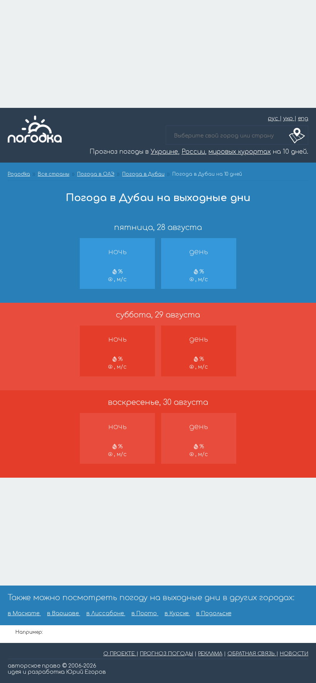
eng (303, 118)
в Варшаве (63, 613)
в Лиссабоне (105, 613)
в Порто (144, 613)
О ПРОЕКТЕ (119, 653)
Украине (164, 151)
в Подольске (213, 613)
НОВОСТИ (294, 653)
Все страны (53, 174)
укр (288, 118)
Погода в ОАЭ (95, 174)
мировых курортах (239, 151)
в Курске (177, 613)
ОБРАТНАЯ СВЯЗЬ (251, 653)
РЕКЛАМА (210, 653)
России (193, 151)
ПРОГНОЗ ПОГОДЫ (166, 653)
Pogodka (19, 174)
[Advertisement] (158, 54)
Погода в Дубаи (143, 174)
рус (274, 118)
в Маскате (24, 613)
